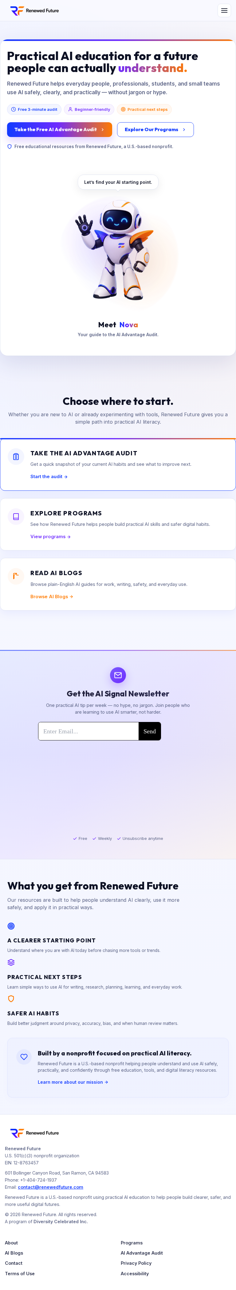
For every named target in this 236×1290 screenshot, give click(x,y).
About (11, 1242)
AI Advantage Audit (142, 1253)
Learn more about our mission (70, 1082)
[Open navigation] (224, 10)
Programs (132, 1242)
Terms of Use (20, 1273)
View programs (47, 536)
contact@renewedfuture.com (50, 1187)
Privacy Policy (136, 1263)
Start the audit (46, 476)
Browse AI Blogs (49, 596)
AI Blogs (14, 1253)
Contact (13, 1263)
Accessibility (135, 1273)
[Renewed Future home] (34, 10)
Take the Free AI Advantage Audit (55, 129)
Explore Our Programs (151, 129)
